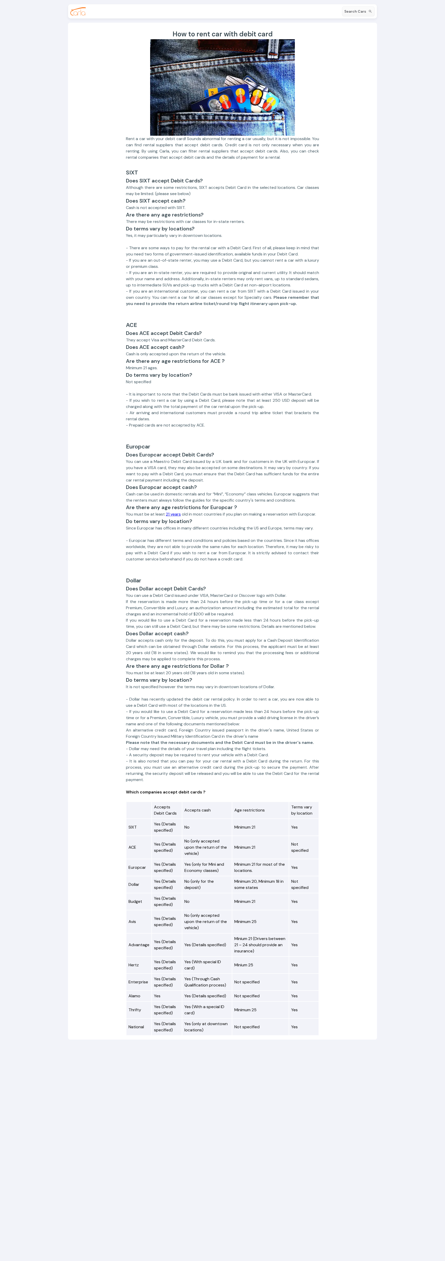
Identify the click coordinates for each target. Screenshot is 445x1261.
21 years (173, 514)
